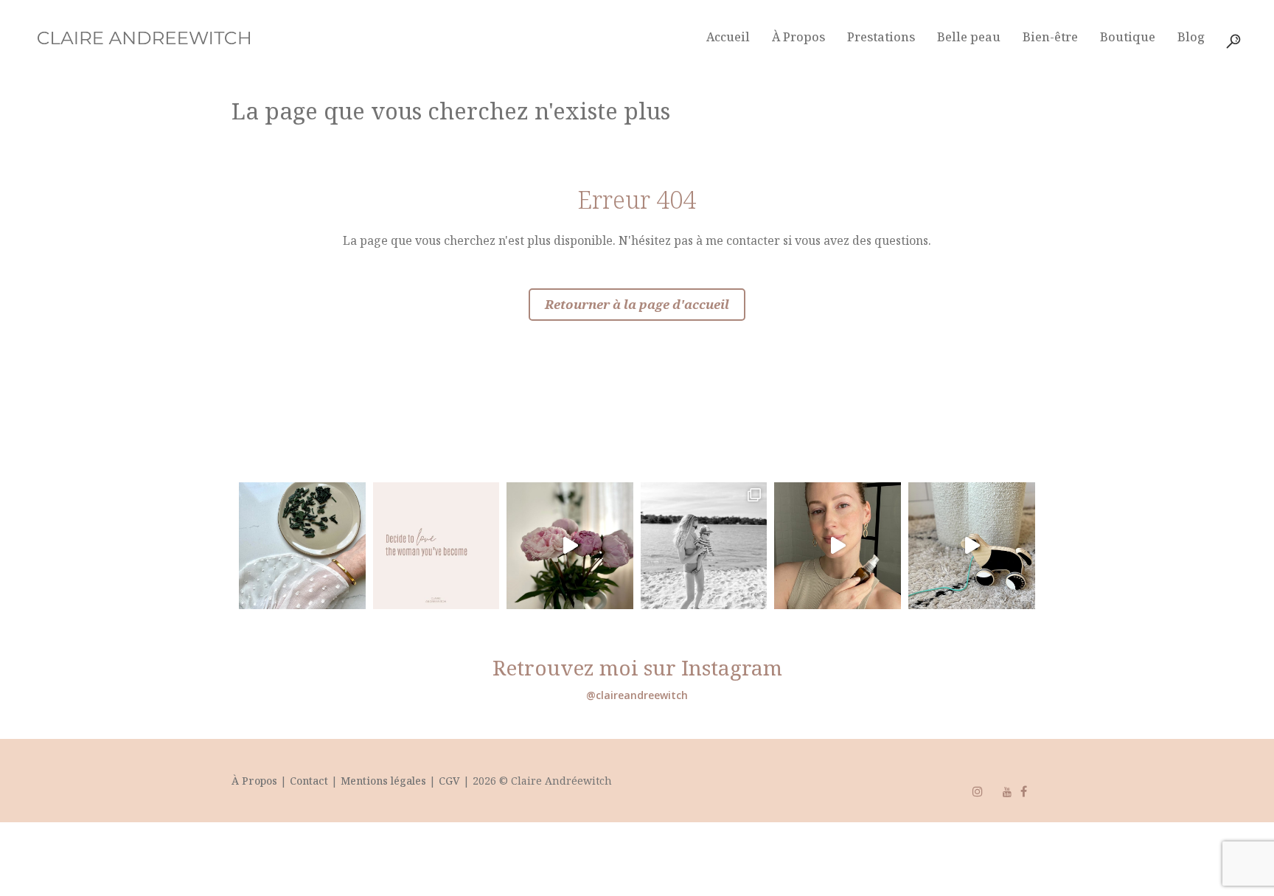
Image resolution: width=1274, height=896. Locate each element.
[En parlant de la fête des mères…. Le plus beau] (971, 545)
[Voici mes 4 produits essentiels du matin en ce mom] (837, 545)
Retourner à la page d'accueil (637, 304)
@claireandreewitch (637, 695)
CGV (449, 781)
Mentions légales (383, 781)
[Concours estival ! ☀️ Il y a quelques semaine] (704, 545)
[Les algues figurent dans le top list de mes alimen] (302, 545)
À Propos (254, 781)
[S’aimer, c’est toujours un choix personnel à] (436, 545)
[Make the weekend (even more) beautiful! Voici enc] (570, 545)
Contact (310, 781)
